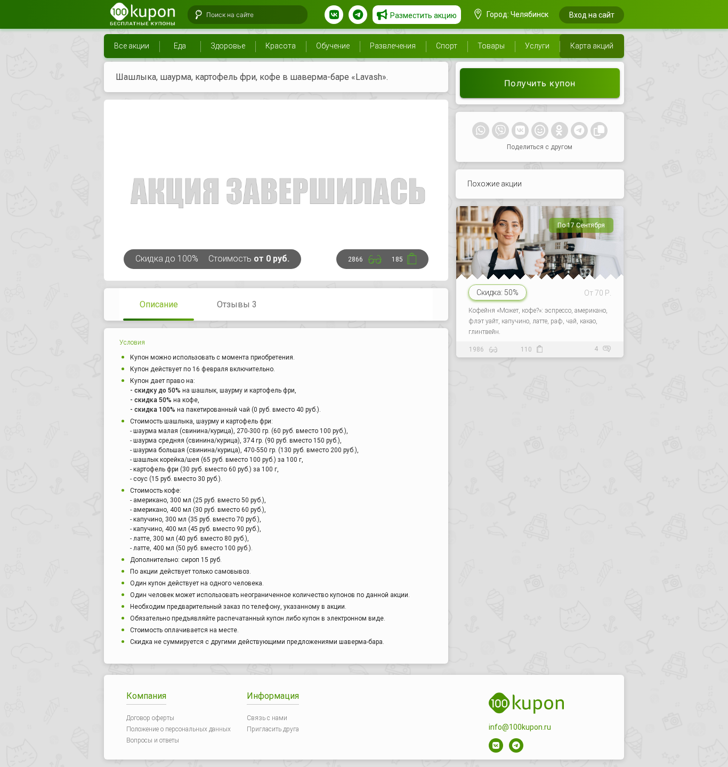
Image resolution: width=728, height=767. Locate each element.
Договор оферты (150, 718)
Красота (280, 46)
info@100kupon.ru (520, 727)
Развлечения (393, 46)
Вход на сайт (591, 15)
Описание (159, 304)
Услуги (537, 46)
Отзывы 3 (237, 304)
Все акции (131, 46)
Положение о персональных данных (178, 729)
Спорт (446, 46)
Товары (491, 46)
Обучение (333, 46)
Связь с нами (267, 718)
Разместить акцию (423, 15)
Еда (180, 46)
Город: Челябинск (516, 14)
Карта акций (591, 46)
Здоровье (228, 46)
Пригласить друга (273, 729)
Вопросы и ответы (152, 740)
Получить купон (540, 83)
